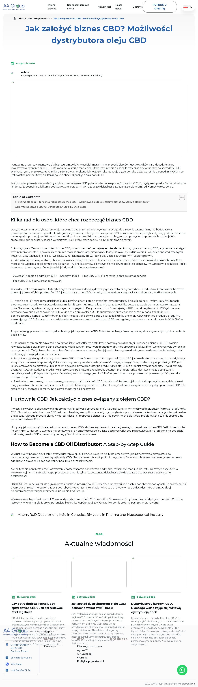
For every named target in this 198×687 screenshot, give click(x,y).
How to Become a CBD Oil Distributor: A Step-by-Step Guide (51, 206)
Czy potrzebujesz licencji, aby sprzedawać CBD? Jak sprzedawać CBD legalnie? (37, 608)
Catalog (47, 632)
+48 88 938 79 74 (21, 670)
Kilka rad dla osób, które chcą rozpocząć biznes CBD (47, 202)
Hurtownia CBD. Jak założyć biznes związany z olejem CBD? (115, 202)
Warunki (82, 657)
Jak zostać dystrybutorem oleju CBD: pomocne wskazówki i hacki (98, 606)
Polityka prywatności (90, 661)
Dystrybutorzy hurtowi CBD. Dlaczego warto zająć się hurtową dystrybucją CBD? (156, 608)
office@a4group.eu (21, 657)
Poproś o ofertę (160, 6)
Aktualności (104, 6)
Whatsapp (16, 664)
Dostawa (138, 6)
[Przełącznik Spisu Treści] (180, 197)
